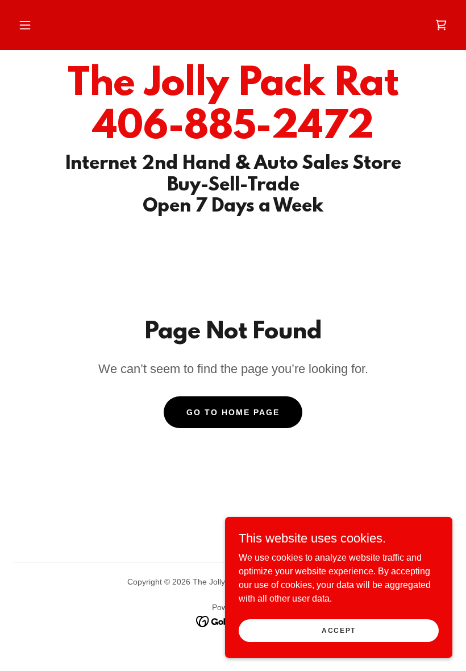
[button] (25, 25)
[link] (441, 25)
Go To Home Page (233, 412)
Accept (339, 630)
